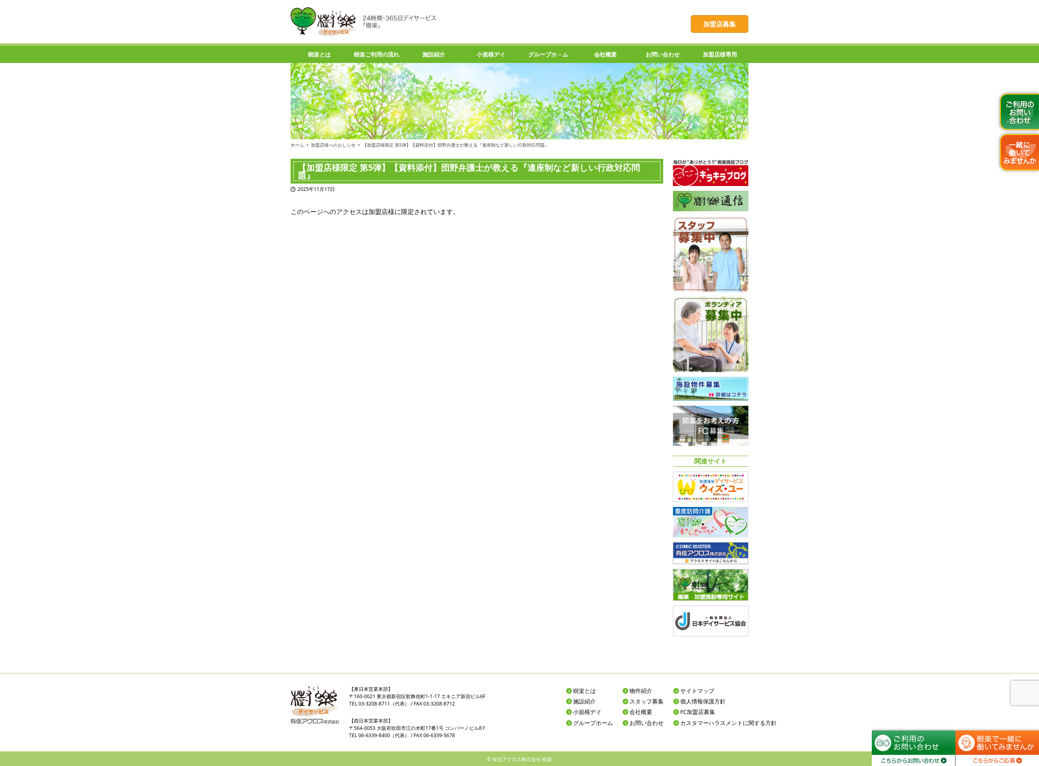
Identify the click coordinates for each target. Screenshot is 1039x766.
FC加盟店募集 (697, 712)
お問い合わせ (646, 723)
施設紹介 (584, 701)
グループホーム (593, 723)
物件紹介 (640, 691)
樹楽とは (584, 691)
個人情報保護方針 (703, 701)
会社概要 (640, 712)
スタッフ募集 (646, 701)
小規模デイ (587, 712)
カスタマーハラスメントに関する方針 (728, 723)
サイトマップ (697, 691)
